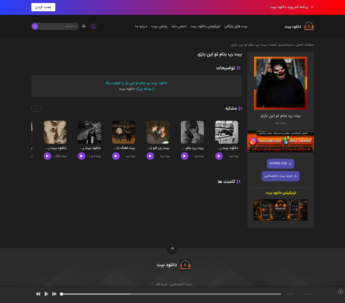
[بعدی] (55, 294)
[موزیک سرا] (93, 26)
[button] (48, 108)
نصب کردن (43, 7)
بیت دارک (60, 156)
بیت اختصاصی (181, 284)
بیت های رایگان (236, 26)
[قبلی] (38, 294)
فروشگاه (161, 284)
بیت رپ (280, 122)
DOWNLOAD (278, 163)
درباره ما (141, 26)
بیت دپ (96, 156)
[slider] (170, 294)
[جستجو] (35, 26)
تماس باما (178, 26)
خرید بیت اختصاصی (278, 175)
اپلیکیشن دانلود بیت (205, 26)
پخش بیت (159, 26)
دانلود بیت (127, 89)
